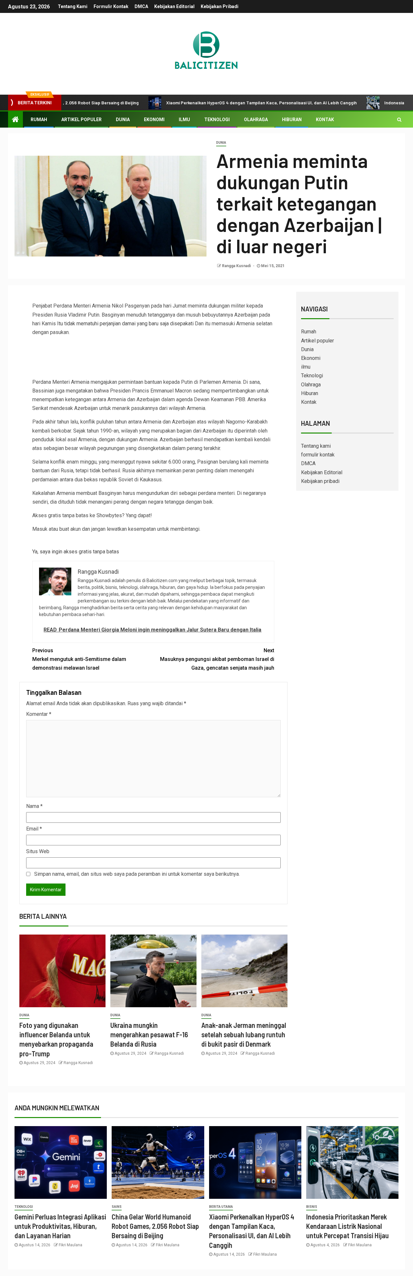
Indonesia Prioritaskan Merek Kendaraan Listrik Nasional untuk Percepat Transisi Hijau (347, 1226)
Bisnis (311, 1206)
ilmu (184, 119)
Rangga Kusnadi (237, 266)
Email (34, 829)
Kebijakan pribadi (219, 6)
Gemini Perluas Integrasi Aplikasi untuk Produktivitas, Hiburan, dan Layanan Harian (60, 1226)
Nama (34, 806)
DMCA (141, 6)
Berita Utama (221, 1206)
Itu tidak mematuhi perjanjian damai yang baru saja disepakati (126, 323)
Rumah (39, 119)
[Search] (399, 119)
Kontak (325, 119)
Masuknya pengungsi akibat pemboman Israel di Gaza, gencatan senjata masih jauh (217, 659)
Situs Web (37, 851)
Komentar (38, 714)
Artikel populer (81, 119)
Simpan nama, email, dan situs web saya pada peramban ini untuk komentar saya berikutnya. (137, 874)
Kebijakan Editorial (174, 6)
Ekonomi (154, 119)
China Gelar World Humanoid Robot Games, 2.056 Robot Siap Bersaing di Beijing (155, 1226)
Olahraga (256, 119)
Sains (117, 1206)
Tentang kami (72, 6)
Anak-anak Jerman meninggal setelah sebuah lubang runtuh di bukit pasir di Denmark (243, 1034)
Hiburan (292, 119)
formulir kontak (111, 6)
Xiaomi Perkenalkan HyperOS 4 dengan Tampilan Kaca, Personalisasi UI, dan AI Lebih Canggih (228, 102)
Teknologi (217, 119)
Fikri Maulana (70, 1245)
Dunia (123, 119)
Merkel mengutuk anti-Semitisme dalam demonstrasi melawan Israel (79, 659)
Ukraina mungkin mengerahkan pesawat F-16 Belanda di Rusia (149, 1034)
